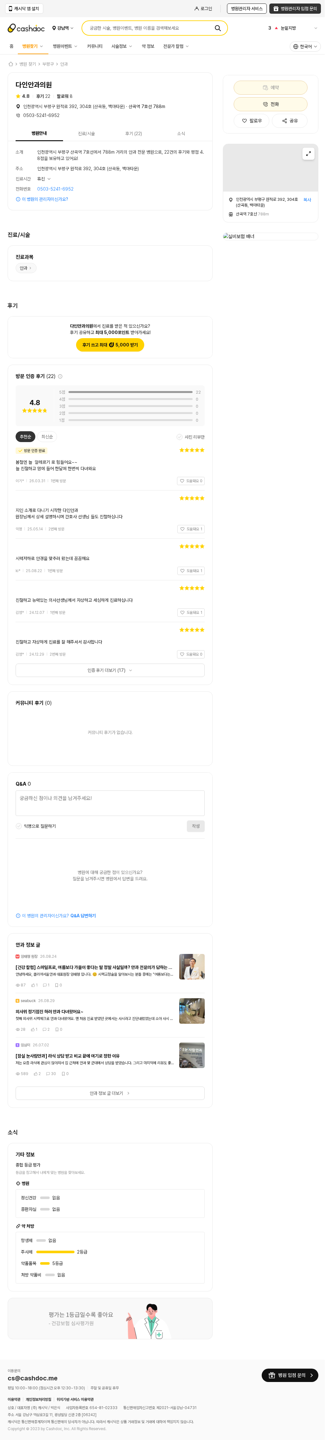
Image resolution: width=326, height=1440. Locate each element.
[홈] (10, 64)
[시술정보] (132, 46)
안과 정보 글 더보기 (104, 1093)
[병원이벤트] (77, 46)
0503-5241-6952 (55, 189)
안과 (64, 64)
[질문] (108, 804)
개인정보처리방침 (38, 1399)
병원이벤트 (62, 46)
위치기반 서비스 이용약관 (75, 1399)
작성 (191, 826)
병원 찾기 (27, 64)
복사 (307, 199)
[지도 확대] (308, 153)
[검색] (218, 28)
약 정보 (148, 46)
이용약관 (14, 1399)
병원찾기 (30, 46)
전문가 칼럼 (173, 46)
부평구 (48, 64)
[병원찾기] (43, 46)
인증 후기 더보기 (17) (104, 670)
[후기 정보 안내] (60, 376)
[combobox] (305, 46)
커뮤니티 (95, 46)
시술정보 (119, 46)
